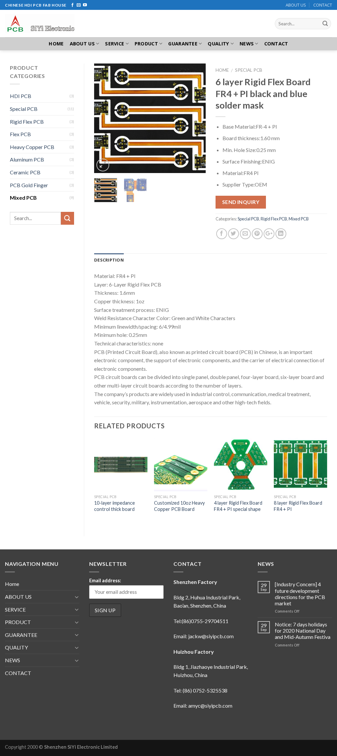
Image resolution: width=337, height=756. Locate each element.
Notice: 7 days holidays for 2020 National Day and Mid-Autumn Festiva (302, 630)
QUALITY (218, 43)
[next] (195, 118)
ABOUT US (296, 5)
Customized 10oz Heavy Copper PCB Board (179, 506)
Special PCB (248, 70)
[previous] (105, 118)
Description (109, 260)
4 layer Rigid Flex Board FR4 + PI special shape (238, 506)
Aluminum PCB (27, 159)
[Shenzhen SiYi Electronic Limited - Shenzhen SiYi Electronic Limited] (44, 23)
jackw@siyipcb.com (211, 636)
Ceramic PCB (25, 172)
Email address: (105, 580)
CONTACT (322, 5)
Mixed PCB (299, 218)
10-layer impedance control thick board (114, 506)
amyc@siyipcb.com (210, 705)
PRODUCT (146, 43)
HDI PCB (20, 96)
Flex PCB (20, 134)
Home (56, 43)
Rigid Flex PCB (274, 218)
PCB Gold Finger (29, 185)
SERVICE (114, 43)
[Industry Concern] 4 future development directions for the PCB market (300, 593)
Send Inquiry (241, 202)
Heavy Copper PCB (32, 147)
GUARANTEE (182, 43)
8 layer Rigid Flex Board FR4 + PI (298, 506)
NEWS (247, 43)
